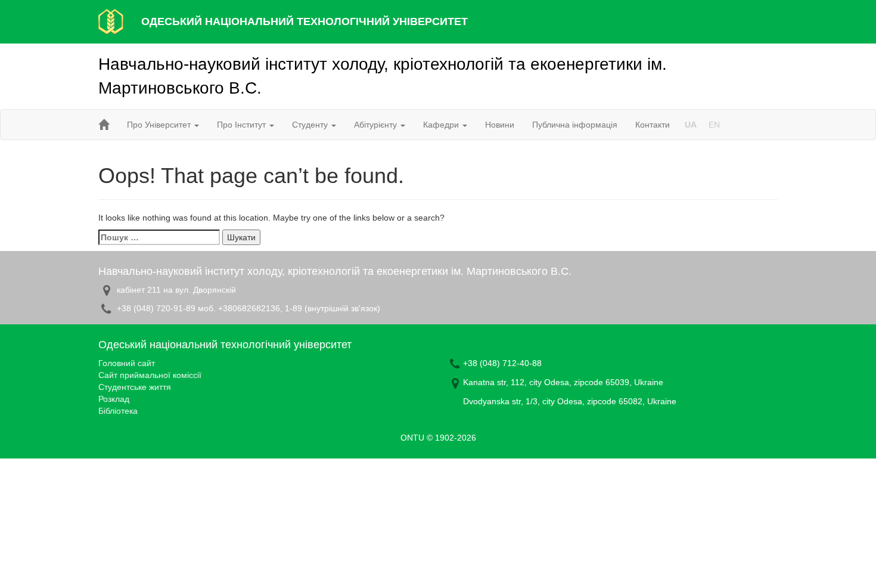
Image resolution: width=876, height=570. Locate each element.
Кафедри (442, 124)
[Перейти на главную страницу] (103, 125)
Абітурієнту (376, 124)
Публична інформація (574, 124)
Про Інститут (242, 124)
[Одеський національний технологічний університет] (110, 21)
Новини (499, 124)
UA (691, 124)
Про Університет (160, 124)
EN (714, 124)
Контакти (652, 124)
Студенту (311, 124)
